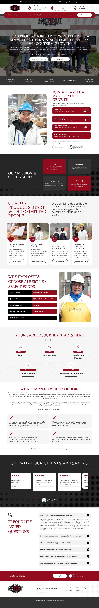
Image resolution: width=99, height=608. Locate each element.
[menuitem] (10, 15)
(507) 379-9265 (77, 148)
